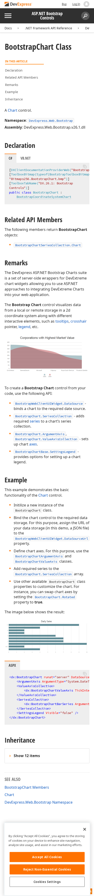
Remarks (11, 85)
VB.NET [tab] (26, 158)
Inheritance (14, 99)
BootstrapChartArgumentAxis (39, 556)
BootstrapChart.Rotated (55, 597)
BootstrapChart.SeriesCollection (43, 416)
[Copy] (84, 166)
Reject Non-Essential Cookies (47, 869)
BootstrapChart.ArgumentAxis (39, 434)
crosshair (78, 321)
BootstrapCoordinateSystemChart (43, 197)
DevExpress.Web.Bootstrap (51, 121)
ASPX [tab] (12, 665)
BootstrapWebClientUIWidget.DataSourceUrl (51, 538)
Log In (76, 4)
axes (33, 444)
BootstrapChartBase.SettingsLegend (45, 452)
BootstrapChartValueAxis (36, 561)
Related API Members (21, 77)
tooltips (62, 321)
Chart (12, 110)
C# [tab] (10, 158)
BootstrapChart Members (27, 787)
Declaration (14, 70)
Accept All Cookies (47, 857)
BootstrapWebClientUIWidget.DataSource (49, 403)
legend (24, 326)
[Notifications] (86, 4)
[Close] (85, 829)
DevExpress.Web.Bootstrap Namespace (39, 802)
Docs (8, 28)
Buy (64, 4)
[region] (47, 859)
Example (11, 92)
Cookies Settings (47, 882)
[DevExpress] (18, 4)
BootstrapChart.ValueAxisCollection (46, 439)
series (35, 421)
